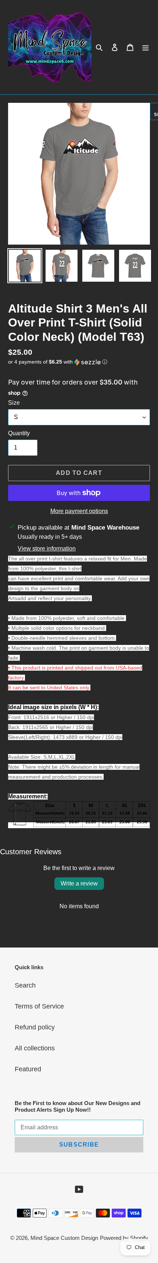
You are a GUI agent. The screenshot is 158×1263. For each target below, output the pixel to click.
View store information (47, 548)
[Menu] (145, 47)
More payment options (79, 511)
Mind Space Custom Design (64, 1238)
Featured (28, 1069)
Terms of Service (39, 1006)
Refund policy (35, 1027)
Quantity (19, 433)
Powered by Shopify (124, 1238)
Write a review (79, 883)
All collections (35, 1048)
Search (25, 985)
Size (14, 403)
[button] (57, 361)
